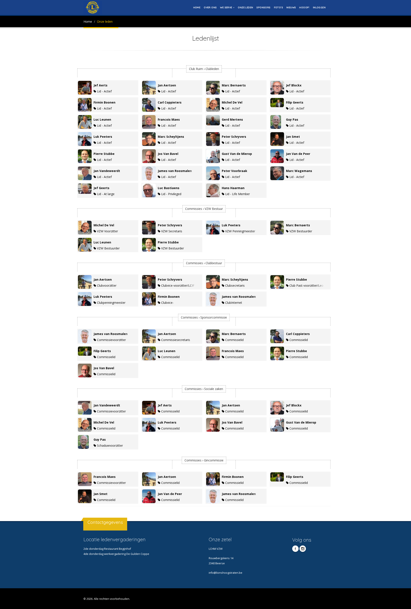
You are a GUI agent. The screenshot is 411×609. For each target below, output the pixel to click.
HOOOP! (304, 7)
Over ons (210, 7)
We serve (226, 7)
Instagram (302, 548)
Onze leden (245, 7)
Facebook (295, 548)
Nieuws (291, 7)
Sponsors (263, 7)
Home (197, 7)
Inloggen (319, 7)
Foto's (278, 7)
